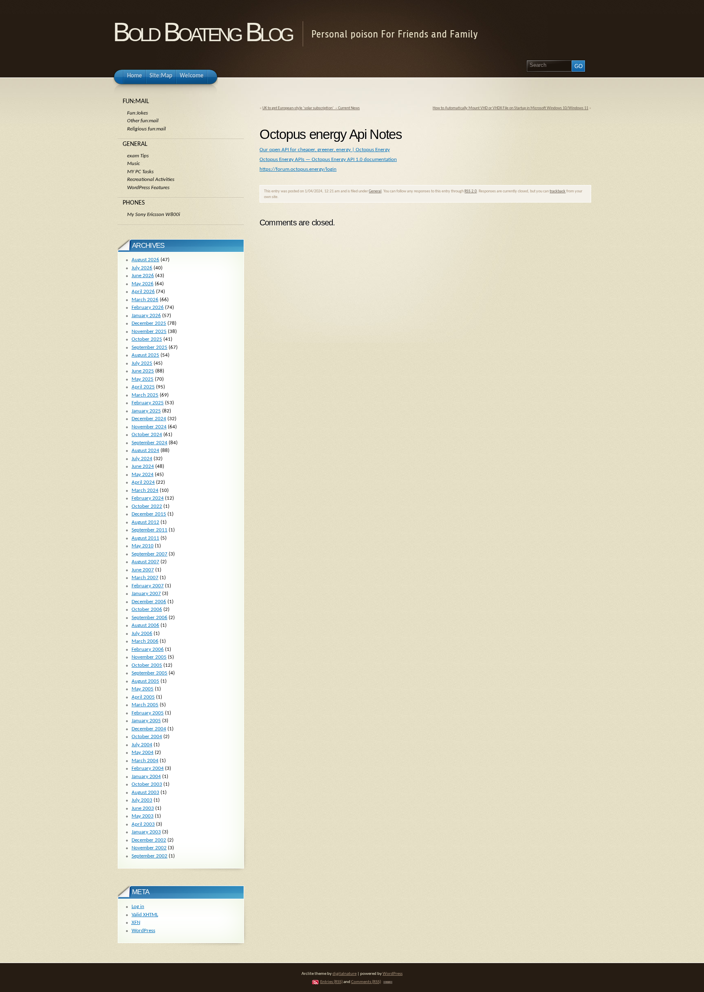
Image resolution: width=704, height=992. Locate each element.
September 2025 (149, 347)
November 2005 (149, 657)
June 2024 (143, 466)
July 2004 (142, 744)
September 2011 (149, 530)
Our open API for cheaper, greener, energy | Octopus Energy (325, 149)
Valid (145, 914)
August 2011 (145, 538)
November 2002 (149, 848)
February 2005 (148, 713)
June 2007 (143, 570)
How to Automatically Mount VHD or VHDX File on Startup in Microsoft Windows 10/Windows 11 (510, 108)
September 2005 (149, 673)
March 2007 (145, 577)
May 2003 (143, 816)
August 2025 (145, 355)
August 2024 (145, 450)
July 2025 (142, 363)
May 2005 (143, 689)
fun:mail (136, 101)
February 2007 (148, 586)
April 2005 (143, 697)
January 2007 (146, 593)
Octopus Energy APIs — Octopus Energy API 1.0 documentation (328, 159)
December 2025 (149, 323)
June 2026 (143, 275)
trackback (557, 191)
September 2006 (149, 617)
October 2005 (147, 665)
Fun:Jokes (137, 113)
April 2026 (143, 291)
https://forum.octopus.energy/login (298, 169)
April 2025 (143, 387)
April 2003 (143, 824)
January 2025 (146, 411)
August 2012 (145, 522)
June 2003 (143, 808)
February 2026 (148, 307)
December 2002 (149, 840)
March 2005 (145, 705)
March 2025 (145, 395)
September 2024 (149, 442)
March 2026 (145, 299)
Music (133, 163)
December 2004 (149, 729)
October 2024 (147, 434)
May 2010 (143, 546)
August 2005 (145, 681)
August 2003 (145, 792)
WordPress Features (148, 187)
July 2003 (142, 800)
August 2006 (145, 625)
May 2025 (143, 379)
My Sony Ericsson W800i (153, 214)
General (375, 191)
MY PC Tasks (140, 171)
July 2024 (142, 458)
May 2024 (143, 474)
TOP (388, 982)
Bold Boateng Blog (202, 32)
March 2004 (145, 760)
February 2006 (148, 649)
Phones (134, 203)
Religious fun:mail (146, 129)
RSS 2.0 (470, 191)
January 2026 (146, 315)
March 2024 (145, 490)
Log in (138, 906)
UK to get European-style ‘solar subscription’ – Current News (311, 108)
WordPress (143, 930)
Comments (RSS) (366, 982)
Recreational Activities (150, 179)
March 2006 (145, 641)
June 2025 (143, 371)
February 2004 (148, 768)
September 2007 (149, 554)
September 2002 (149, 856)
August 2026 (145, 259)
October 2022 (147, 506)
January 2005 (146, 720)
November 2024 (149, 427)
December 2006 (149, 601)
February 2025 (148, 403)
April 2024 (143, 482)
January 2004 (146, 776)
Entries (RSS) (331, 982)
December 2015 (149, 514)
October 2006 (147, 609)
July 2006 (142, 633)
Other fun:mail (142, 120)
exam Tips (138, 156)
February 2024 (148, 498)
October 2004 (147, 736)
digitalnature (344, 974)
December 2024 (149, 418)
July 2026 (142, 268)
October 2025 (147, 339)
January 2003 (146, 832)
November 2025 (149, 331)
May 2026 (143, 284)
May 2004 (143, 752)
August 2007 (145, 561)
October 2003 (147, 784)
